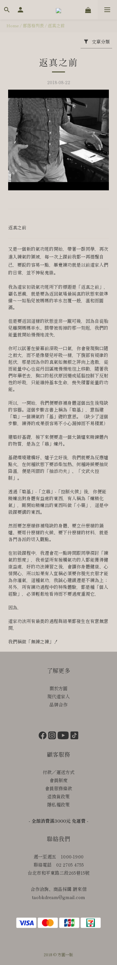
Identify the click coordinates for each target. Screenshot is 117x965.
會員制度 (58, 780)
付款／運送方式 (58, 772)
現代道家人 (58, 696)
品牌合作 (58, 704)
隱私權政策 (58, 804)
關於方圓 (58, 688)
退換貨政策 (58, 796)
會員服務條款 (58, 788)
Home (12, 25)
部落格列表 (33, 25)
